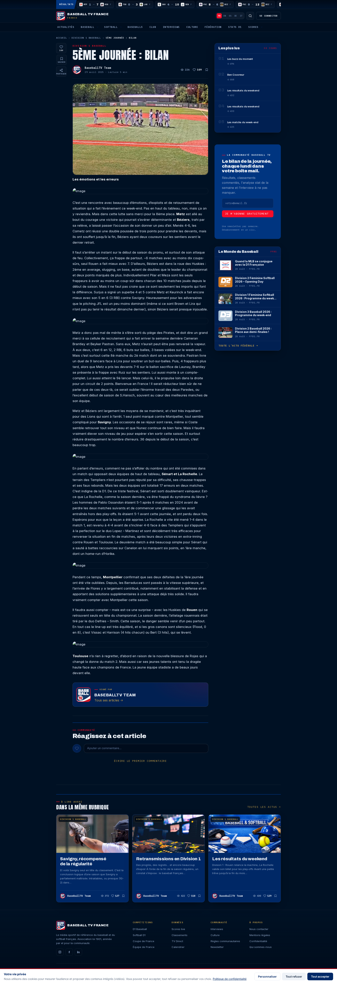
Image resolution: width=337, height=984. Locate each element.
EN (224, 15)
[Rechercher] (250, 16)
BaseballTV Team (98, 68)
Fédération (213, 27)
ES (230, 15)
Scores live (178, 929)
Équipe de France (143, 947)
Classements (179, 935)
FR (219, 15)
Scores (253, 27)
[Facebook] (69, 952)
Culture (192, 27)
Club (152, 27)
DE (235, 15)
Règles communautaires (225, 941)
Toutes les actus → (264, 807)
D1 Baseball (140, 929)
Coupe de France (143, 941)
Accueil (61, 37)
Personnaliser (267, 976)
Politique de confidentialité (230, 978)
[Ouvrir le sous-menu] (97, 27)
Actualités (65, 27)
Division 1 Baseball (86, 37)
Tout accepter (320, 976)
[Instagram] (60, 952)
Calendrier (178, 947)
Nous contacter (258, 929)
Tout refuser (294, 976)
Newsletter (217, 947)
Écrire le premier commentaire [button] (140, 761)
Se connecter (268, 15)
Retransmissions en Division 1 (168, 858)
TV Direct (177, 941)
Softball (111, 27)
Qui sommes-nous (260, 947)
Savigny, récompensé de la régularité (83, 861)
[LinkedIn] (78, 952)
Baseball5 (135, 27)
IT (241, 15)
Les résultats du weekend (239, 858)
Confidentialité (258, 941)
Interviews (171, 27)
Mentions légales (259, 935)
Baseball (87, 27)
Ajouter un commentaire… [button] (104, 748)
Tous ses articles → (108, 700)
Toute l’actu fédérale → (238, 345)
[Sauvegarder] (206, 69)
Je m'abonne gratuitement (247, 213)
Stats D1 (235, 27)
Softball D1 (139, 935)
